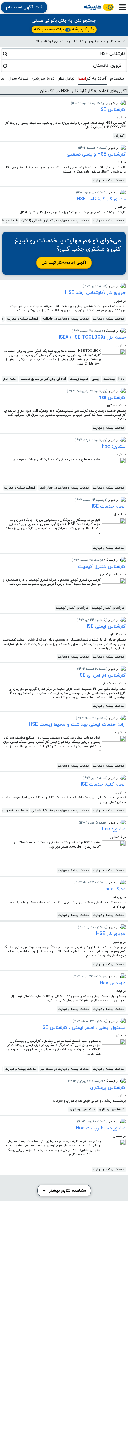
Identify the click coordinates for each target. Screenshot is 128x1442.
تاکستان (77, 41)
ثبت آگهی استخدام (24, 7)
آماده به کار (118, 41)
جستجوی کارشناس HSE (50, 41)
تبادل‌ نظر (66, 78)
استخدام (118, 78)
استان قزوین (97, 41)
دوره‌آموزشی (43, 78)
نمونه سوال (18, 78)
